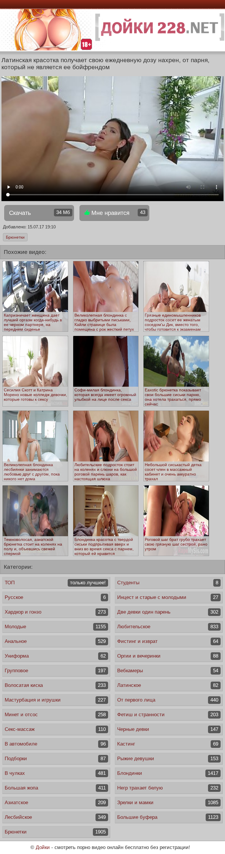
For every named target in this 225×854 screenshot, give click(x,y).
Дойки (43, 847)
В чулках (55, 773)
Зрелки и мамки (167, 802)
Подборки (55, 758)
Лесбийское (55, 817)
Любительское (167, 626)
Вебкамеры (167, 670)
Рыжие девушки (167, 758)
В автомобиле (55, 744)
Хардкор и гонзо (55, 612)
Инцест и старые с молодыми (167, 597)
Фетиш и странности (167, 714)
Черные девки (167, 729)
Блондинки (167, 773)
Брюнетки (15, 237)
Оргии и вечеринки (167, 656)
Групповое (55, 670)
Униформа (55, 656)
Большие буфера (167, 817)
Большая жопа (55, 788)
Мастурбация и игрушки (55, 700)
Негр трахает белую (167, 788)
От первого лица (167, 700)
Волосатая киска (55, 685)
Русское (55, 597)
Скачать (39, 213)
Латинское (167, 685)
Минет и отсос (55, 714)
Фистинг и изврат (167, 641)
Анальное (55, 641)
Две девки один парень (167, 612)
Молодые (55, 626)
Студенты (167, 582)
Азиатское (55, 802)
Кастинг (167, 744)
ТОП (55, 582)
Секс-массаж (55, 729)
